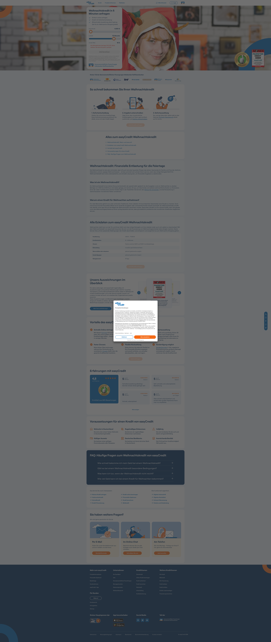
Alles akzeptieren (145, 337)
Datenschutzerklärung (137, 324)
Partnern (141, 320)
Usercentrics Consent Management (138, 340)
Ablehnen (124, 337)
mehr (131, 333)
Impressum (126, 333)
